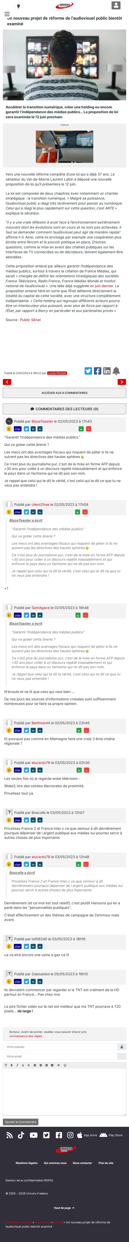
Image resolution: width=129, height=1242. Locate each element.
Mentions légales (27, 1163)
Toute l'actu (42, 1222)
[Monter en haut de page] (39, 428)
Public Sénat (30, 320)
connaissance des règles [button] (25, 1036)
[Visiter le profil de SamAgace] (9, 607)
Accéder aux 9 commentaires (65, 393)
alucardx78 (41, 762)
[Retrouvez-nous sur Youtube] (34, 1135)
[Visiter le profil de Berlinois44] (9, 722)
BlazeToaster (43, 421)
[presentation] (5, 1065)
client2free (41, 504)
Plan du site (105, 1163)
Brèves (58, 1222)
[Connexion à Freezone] (116, 5)
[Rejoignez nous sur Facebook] (59, 1135)
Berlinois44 (41, 723)
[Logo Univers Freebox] (64, 5)
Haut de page (62, 1208)
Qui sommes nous (55, 1163)
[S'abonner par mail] (116, 373)
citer (18, 429)
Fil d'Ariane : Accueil (19, 1222)
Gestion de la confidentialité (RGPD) (29, 1180)
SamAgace (41, 608)
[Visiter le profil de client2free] (9, 504)
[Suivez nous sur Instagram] (71, 1135)
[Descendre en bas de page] (33, 428)
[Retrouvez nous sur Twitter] (47, 1135)
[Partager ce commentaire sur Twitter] (26, 428)
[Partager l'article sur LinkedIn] (107, 373)
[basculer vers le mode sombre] (18, 6)
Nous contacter (82, 1163)
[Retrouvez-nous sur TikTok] (21, 1135)
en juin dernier (101, 286)
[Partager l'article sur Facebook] (98, 373)
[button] (6, 1065)
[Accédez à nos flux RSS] (10, 1135)
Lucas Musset (57, 373)
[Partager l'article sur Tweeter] (89, 373)
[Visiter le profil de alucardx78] (9, 762)
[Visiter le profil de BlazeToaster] (9, 421)
